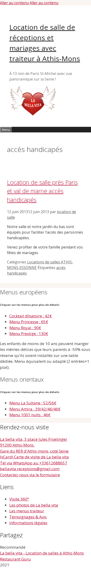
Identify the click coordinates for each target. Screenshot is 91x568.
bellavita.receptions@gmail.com (30, 468)
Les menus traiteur (26, 511)
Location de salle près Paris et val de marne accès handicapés (42, 191)
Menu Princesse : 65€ (28, 321)
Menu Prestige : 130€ (28, 333)
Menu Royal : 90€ (25, 327)
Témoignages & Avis (28, 517)
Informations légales (28, 522)
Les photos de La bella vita (33, 505)
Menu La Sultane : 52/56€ (32, 403)
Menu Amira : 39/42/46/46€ (34, 409)
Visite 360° (19, 499)
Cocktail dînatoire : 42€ (30, 316)
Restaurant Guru (15, 559)
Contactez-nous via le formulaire (30, 474)
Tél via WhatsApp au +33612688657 (33, 463)
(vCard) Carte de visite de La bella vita (34, 457)
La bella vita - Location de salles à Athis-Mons (42, 553)
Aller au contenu (14, 2)
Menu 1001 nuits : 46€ (29, 414)
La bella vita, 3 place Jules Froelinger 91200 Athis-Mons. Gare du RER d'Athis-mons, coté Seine (34, 445)
